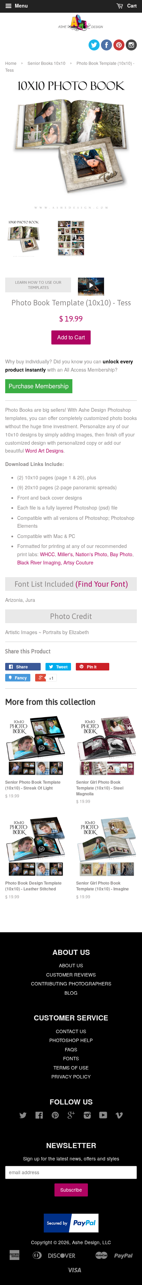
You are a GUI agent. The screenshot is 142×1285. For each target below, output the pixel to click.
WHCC (47, 554)
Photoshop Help (71, 1040)
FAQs (71, 1049)
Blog (71, 992)
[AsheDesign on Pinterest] (118, 48)
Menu (20, 5)
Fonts (71, 1058)
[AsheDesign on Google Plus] (71, 1116)
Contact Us (71, 1031)
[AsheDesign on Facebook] (106, 48)
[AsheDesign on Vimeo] (119, 1116)
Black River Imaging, (39, 562)
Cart (131, 5)
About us (71, 965)
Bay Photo (121, 554)
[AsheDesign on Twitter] (94, 48)
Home (11, 63)
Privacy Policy (71, 1076)
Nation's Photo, (92, 554)
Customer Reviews (71, 974)
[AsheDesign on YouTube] (103, 1116)
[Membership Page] (38, 391)
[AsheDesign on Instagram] (131, 48)
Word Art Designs (44, 450)
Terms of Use (71, 1067)
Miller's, (66, 554)
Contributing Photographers (71, 983)
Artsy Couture (78, 562)
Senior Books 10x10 (46, 63)
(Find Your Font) (101, 584)
